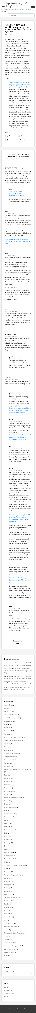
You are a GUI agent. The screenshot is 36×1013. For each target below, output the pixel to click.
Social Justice (8, 923)
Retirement (7, 907)
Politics (6, 888)
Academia (7, 705)
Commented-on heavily (11, 753)
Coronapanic (8, 763)
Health (6, 823)
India (5, 833)
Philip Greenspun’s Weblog (14, 4)
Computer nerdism (10, 756)
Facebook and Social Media (12, 797)
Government (8, 817)
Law (5, 849)
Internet (6, 839)
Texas (6, 936)
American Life (8, 711)
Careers (6, 734)
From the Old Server (10, 807)
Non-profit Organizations (12, 875)
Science (6, 914)
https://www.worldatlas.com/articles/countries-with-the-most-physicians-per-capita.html (20, 437)
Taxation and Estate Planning (13, 933)
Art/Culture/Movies (10, 715)
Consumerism (8, 760)
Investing (7, 843)
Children (7, 744)
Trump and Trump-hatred (12, 946)
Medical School (9, 859)
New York (7, 872)
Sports (6, 930)
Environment (8, 791)
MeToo (6, 862)
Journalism (7, 846)
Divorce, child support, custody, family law (17, 769)
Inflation (7, 836)
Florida (6, 801)
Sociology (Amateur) (10, 926)
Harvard (6, 820)
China (6, 747)
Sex (5, 920)
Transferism (8, 939)
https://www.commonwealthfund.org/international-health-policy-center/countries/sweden (20, 410)
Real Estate (7, 901)
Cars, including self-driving (12, 737)
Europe (6, 794)
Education (7, 785)
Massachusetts (8, 855)
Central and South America (12, 740)
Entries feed (8, 990)
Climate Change (9, 750)
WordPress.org (8, 997)
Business (7, 727)
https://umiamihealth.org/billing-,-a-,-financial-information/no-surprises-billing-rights (18, 241)
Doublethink (8, 778)
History (6, 826)
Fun (5, 810)
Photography (8, 885)
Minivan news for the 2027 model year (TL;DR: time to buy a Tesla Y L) (18, 671)
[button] (33, 7)
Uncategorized (8, 949)
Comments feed (9, 993)
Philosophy (7, 881)
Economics (7, 781)
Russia (6, 910)
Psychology (7, 894)
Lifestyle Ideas (8, 852)
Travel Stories (8, 943)
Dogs (5, 775)
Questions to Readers (10, 897)
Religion (6, 904)
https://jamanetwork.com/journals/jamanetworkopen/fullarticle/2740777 (20, 580)
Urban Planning (9, 952)
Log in (6, 987)
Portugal (7, 891)
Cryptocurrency (9, 766)
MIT (5, 868)
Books (6, 724)
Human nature (9, 830)
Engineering (8, 788)
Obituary (7, 878)
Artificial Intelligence (10, 718)
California (7, 731)
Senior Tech (8, 917)
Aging (6, 708)
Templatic (24, 1009)
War (5, 955)
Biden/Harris (8, 721)
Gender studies (9, 814)
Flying (6, 804)
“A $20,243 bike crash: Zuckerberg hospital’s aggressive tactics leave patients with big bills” (19, 85)
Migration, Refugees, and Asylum (14, 865)
